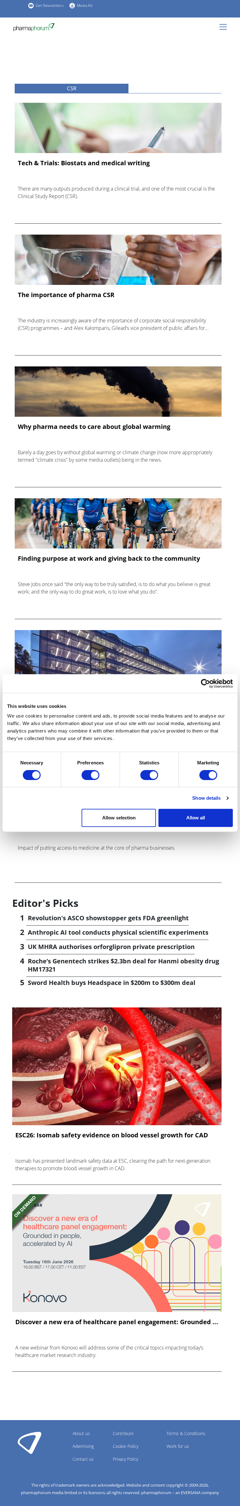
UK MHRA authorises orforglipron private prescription (111, 946)
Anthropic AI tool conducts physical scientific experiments (118, 932)
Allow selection (119, 817)
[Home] (34, 27)
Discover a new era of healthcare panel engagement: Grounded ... (116, 1322)
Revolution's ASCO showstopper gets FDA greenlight (108, 918)
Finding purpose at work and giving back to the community (109, 558)
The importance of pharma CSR (66, 295)
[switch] (90, 775)
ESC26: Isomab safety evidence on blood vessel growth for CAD (111, 1135)
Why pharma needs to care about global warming (94, 426)
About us (81, 1433)
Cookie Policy (125, 1446)
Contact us (83, 1459)
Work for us (178, 1446)
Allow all (195, 817)
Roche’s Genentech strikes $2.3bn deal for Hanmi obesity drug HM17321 (123, 965)
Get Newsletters (50, 5)
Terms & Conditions (186, 1433)
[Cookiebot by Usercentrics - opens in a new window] (205, 683)
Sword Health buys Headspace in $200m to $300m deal (111, 982)
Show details (206, 798)
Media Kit (84, 5)
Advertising (83, 1446)
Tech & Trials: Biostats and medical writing (84, 163)
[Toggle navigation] (225, 27)
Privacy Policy (125, 1459)
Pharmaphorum (29, 1442)
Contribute (123, 1433)
